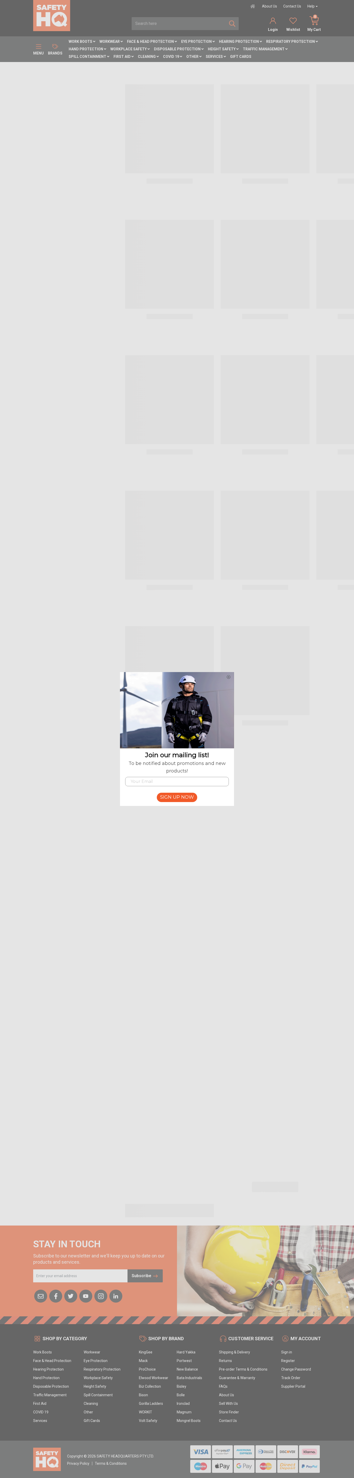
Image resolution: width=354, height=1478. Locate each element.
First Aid (122, 56)
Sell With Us (228, 1403)
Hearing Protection (239, 41)
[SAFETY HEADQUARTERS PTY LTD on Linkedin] (115, 1296)
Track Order (290, 1378)
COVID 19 (171, 56)
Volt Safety (148, 1421)
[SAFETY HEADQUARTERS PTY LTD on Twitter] (70, 1296)
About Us (269, 6)
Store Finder (229, 1412)
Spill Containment (88, 56)
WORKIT (145, 1412)
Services (215, 56)
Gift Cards (240, 56)
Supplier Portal (293, 1386)
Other (192, 56)
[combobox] (179, 23)
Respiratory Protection (291, 41)
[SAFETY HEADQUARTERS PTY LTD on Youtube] (85, 1296)
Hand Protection (86, 49)
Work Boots (81, 41)
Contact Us (292, 6)
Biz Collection (150, 1386)
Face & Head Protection (151, 41)
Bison (143, 1395)
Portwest (184, 1361)
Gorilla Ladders (151, 1403)
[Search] (232, 23)
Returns (225, 1361)
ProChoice (147, 1369)
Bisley (181, 1386)
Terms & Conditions (111, 1463)
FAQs (223, 1386)
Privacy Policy (78, 1463)
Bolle (181, 1395)
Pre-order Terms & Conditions (243, 1369)
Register (288, 1361)
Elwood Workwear (153, 1378)
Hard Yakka (186, 1352)
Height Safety (222, 49)
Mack (143, 1361)
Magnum (184, 1412)
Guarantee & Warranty (237, 1378)
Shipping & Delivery (234, 1352)
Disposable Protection (177, 49)
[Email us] (40, 1296)
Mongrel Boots (189, 1421)
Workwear (110, 41)
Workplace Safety (128, 49)
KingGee (145, 1352)
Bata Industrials (189, 1378)
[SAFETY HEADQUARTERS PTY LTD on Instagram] (100, 1296)
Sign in (286, 1352)
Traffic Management (264, 49)
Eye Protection (197, 41)
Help (311, 6)
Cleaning (147, 56)
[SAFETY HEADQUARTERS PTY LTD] (51, 15)
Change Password (296, 1369)
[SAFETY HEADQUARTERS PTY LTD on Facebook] (55, 1296)
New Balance (187, 1369)
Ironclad (183, 1403)
